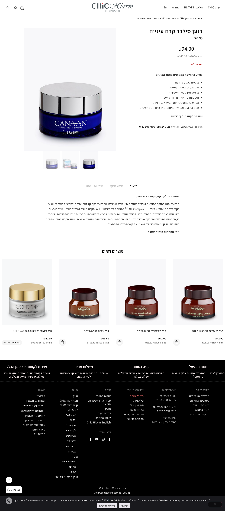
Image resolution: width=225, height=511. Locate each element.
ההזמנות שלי (136, 410)
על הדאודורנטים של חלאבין (99, 402)
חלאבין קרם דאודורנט (32, 405)
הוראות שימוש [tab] (94, 186)
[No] (215, 504)
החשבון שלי (137, 405)
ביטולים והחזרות (199, 401)
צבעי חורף (71, 451)
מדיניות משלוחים (199, 396)
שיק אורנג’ (71, 425)
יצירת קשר (104, 413)
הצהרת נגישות (201, 405)
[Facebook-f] (109, 439)
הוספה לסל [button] (176, 342)
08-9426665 (160, 407)
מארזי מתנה (38, 430)
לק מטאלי (71, 430)
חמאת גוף (39, 434)
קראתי (124, 505)
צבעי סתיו (71, 446)
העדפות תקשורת (134, 414)
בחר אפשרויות (13, 342)
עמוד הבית (197, 18)
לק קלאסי (71, 414)
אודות (175, 7)
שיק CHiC (214, 7)
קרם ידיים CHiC (69, 405)
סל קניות (138, 401)
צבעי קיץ (71, 441)
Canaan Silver (163, 126)
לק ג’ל (73, 420)
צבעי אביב (71, 436)
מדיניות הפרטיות (199, 414)
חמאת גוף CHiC (69, 401)
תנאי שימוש (202, 410)
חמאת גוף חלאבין (35, 416)
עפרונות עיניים (69, 461)
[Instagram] (103, 439)
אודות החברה (103, 396)
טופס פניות (163, 411)
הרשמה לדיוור (135, 419)
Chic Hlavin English (99, 422)
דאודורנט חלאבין (35, 401)
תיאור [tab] (133, 186)
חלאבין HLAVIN (193, 7)
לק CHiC (73, 410)
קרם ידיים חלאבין (35, 420)
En (165, 7)
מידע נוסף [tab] (116, 186)
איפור (74, 457)
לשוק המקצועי (102, 418)
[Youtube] (97, 439)
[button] (14, 489)
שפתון (73, 472)
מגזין (108, 409)
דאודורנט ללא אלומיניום (32, 411)
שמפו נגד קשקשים (34, 425)
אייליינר (72, 466)
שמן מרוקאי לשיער (67, 477)
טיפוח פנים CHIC (168, 18)
